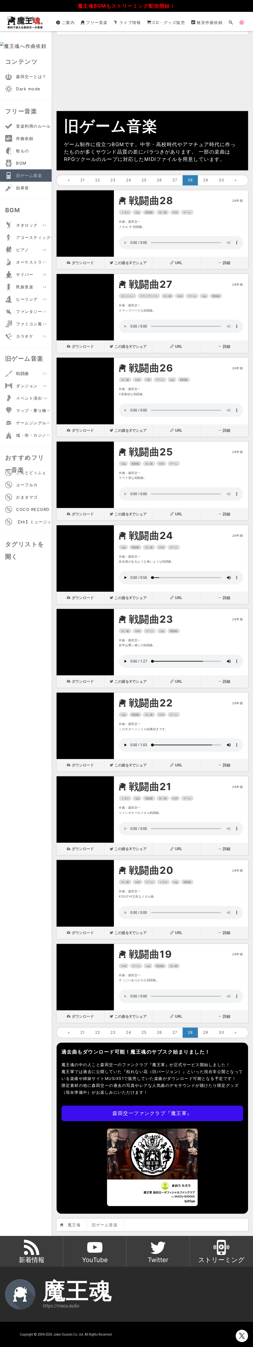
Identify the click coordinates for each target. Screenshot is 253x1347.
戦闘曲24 (151, 535)
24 (128, 180)
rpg (137, 212)
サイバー (31, 274)
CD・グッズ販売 (168, 22)
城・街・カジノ (33, 435)
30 (221, 180)
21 (82, 180)
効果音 (22, 187)
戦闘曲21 (150, 786)
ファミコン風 (31, 323)
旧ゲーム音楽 (29, 175)
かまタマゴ (27, 497)
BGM (21, 163)
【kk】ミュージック (34, 521)
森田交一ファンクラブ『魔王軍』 (152, 1113)
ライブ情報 (130, 22)
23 (113, 180)
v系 (148, 379)
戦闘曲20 (151, 870)
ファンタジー (31, 311)
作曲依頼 (24, 138)
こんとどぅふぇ (31, 472)
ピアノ (31, 249)
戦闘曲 (149, 212)
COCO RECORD (33, 509)
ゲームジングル (33, 422)
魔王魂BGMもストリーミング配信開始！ (126, 6)
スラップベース (149, 295)
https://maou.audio (61, 1306)
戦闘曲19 (150, 954)
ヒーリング (31, 299)
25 (144, 180)
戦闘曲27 (151, 284)
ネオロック (31, 225)
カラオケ (31, 336)
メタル (125, 212)
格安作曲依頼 (210, 22)
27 (175, 180)
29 (206, 180)
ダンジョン (127, 295)
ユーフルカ (27, 484)
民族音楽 (31, 286)
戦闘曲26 (151, 368)
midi (175, 212)
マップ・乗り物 (33, 410)
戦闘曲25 (151, 452)
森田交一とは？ (31, 76)
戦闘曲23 (151, 619)
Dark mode (28, 88)
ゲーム (187, 212)
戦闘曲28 (151, 200)
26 (159, 180)
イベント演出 (31, 398)
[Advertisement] (152, 74)
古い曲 (162, 212)
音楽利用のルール (33, 126)
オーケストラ (31, 262)
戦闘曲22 (151, 703)
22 (97, 180)
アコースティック (34, 237)
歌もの (22, 150)
